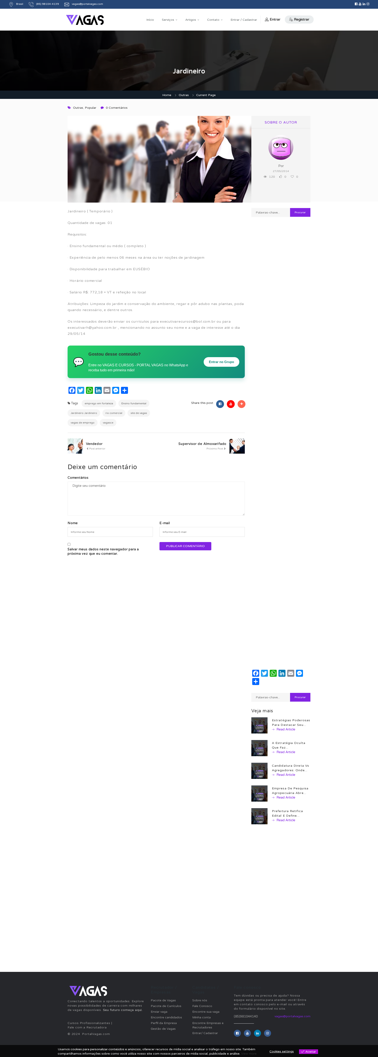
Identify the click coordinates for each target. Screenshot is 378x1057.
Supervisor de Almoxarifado (202, 444)
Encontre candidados (166, 1017)
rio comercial (113, 413)
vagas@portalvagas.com (292, 1016)
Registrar (301, 19)
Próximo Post (215, 448)
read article (285, 729)
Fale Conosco (202, 1006)
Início (150, 20)
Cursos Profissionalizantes (89, 1023)
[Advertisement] (280, 375)
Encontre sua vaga (205, 1012)
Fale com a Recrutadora (87, 1027)
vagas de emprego (82, 422)
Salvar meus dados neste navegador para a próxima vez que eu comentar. (103, 551)
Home (166, 95)
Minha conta (201, 1017)
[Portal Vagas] (84, 20)
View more (249, 1053)
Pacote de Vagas (163, 1000)
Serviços (168, 20)
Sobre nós (199, 1000)
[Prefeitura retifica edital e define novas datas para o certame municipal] (259, 816)
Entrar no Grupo (221, 362)
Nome (73, 523)
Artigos (190, 20)
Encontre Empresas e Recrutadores (208, 1025)
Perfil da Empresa (164, 1023)
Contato (213, 20)
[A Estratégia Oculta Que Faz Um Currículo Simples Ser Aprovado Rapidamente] (259, 748)
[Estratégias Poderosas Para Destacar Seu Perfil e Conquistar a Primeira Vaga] (259, 725)
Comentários (78, 478)
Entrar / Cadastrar (244, 20)
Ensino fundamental (133, 403)
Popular (90, 108)
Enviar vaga (159, 1012)
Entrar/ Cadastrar (205, 1033)
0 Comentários (117, 108)
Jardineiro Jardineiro (84, 413)
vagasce (108, 422)
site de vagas (139, 413)
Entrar (275, 19)
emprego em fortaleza (99, 403)
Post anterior (97, 448)
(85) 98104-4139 (47, 3)
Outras (184, 95)
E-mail (164, 523)
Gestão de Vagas (163, 1029)
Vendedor (94, 444)
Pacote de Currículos (166, 1006)
